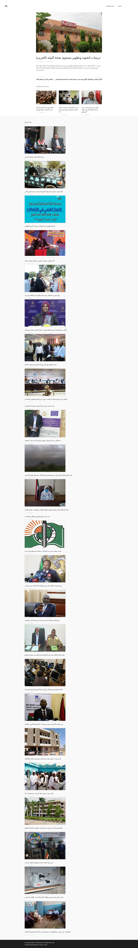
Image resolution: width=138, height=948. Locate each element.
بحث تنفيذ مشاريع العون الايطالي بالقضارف (37, 516)
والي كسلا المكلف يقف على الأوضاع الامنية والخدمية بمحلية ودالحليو (44, 655)
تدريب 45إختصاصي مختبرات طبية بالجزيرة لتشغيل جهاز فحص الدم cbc (68, 109)
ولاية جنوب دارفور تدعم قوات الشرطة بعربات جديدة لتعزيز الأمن (44, 191)
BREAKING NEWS (110, 6)
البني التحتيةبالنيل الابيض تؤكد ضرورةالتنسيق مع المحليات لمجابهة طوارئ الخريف (48, 475)
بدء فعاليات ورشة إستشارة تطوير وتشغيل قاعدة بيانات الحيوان (43, 440)
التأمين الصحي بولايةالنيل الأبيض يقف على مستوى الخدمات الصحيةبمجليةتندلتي (78, 79)
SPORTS (120, 6)
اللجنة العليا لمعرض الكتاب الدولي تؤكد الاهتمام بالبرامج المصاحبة (43, 689)
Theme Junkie (43, 945)
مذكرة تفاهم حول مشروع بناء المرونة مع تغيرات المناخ (41, 364)
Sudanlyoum (39, 942)
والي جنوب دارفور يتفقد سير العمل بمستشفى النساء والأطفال (43, 759)
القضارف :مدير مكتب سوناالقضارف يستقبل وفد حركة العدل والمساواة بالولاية (47, 932)
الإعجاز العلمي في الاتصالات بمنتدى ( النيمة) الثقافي (40, 226)
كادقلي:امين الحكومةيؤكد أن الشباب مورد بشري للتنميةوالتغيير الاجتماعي (46, 399)
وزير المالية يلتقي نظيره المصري (34, 157)
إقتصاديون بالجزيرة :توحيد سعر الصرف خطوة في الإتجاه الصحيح (43, 828)
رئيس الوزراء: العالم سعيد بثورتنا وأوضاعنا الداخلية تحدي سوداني (43, 586)
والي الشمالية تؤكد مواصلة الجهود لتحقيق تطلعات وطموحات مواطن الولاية (46, 510)
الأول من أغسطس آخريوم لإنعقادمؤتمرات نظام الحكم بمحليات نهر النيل (46, 330)
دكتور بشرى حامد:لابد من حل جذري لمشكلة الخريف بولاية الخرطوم (90, 109)
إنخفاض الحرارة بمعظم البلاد (44, 79)
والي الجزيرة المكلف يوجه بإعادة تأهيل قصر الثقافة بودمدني (42, 295)
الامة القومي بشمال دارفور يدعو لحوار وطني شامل (40, 261)
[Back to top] (136, 946)
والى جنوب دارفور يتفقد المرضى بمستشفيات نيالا (39, 793)
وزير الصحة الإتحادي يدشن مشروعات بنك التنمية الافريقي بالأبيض (44, 724)
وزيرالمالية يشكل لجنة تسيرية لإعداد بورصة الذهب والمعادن (42, 620)
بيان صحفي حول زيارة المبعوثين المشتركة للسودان (39, 406)
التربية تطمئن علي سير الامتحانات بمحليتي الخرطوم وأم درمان (43, 551)
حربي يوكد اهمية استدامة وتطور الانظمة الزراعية (39, 862)
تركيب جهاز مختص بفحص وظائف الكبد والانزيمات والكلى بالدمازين (44, 897)
